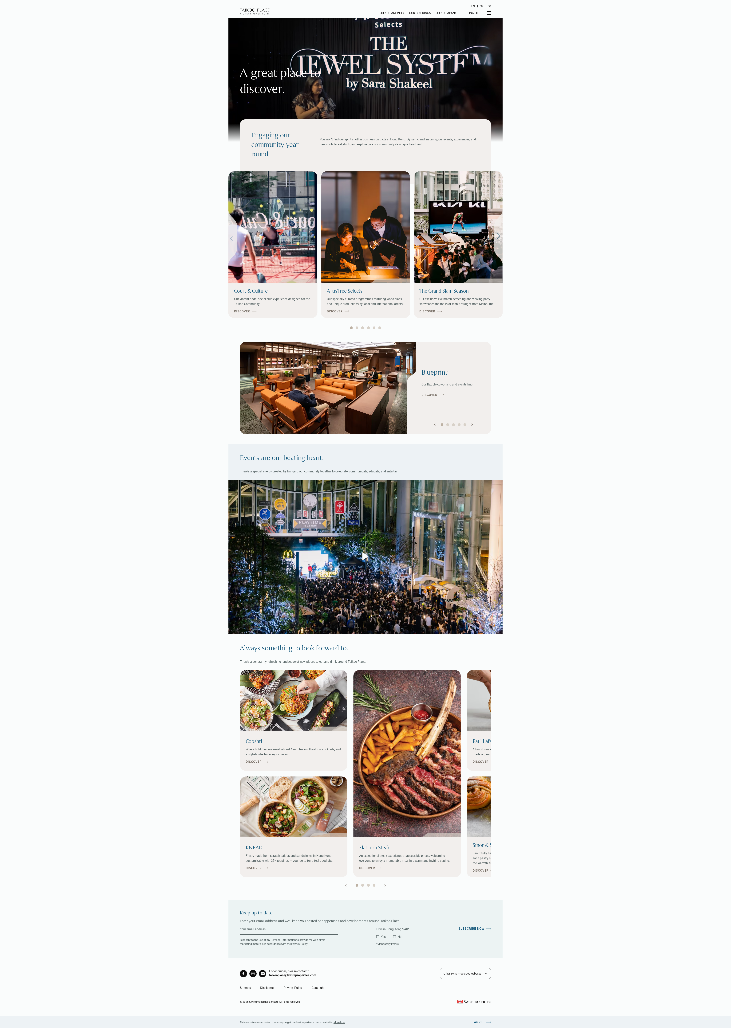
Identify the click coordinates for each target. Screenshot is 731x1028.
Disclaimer (267, 988)
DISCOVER (242, 311)
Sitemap (245, 988)
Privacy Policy (299, 944)
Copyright (318, 988)
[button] (435, 425)
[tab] (351, 327)
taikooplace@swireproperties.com (292, 975)
